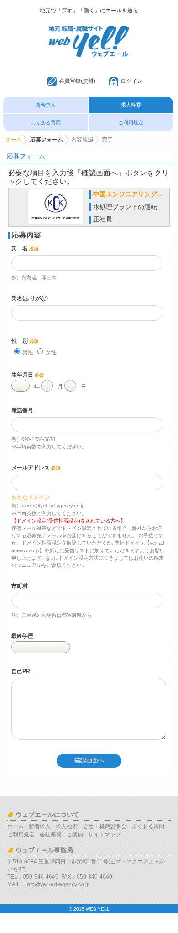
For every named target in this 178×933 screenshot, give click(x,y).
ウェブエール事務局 (44, 850)
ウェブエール (89, 29)
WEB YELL (98, 908)
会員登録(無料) (77, 81)
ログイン (131, 81)
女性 (51, 352)
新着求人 (46, 105)
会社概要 (51, 834)
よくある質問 (46, 122)
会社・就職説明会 (104, 826)
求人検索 (131, 105)
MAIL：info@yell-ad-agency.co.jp (48, 884)
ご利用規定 (130, 122)
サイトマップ (104, 834)
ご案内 (75, 834)
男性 (27, 352)
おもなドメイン (30, 497)
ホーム (13, 139)
